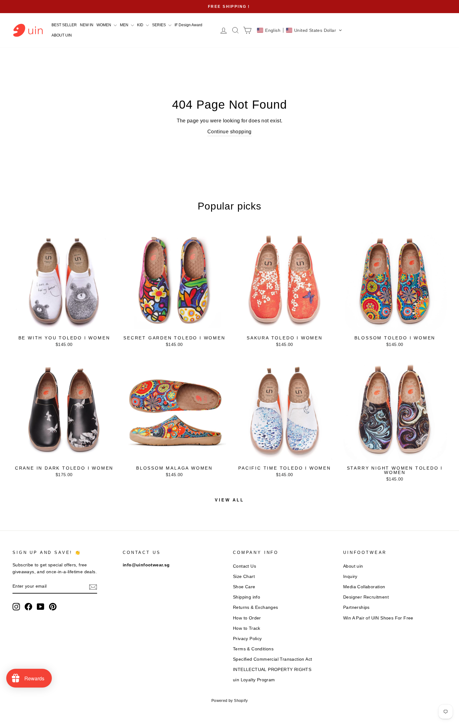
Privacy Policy (247, 638)
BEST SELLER (64, 25)
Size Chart (244, 576)
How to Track (246, 628)
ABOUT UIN (62, 35)
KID (140, 25)
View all (229, 500)
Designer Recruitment (366, 597)
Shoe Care (244, 586)
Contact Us (244, 566)
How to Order (247, 618)
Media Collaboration (364, 586)
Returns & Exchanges (255, 607)
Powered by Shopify (229, 700)
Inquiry (350, 576)
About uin (353, 566)
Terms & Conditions (253, 649)
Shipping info (246, 597)
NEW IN (86, 25)
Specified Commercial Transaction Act (272, 659)
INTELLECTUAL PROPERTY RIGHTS (272, 669)
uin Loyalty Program (254, 680)
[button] (299, 30)
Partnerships (356, 607)
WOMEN (104, 25)
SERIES (159, 25)
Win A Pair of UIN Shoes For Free (378, 618)
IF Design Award (188, 25)
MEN (124, 25)
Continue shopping (229, 131)
